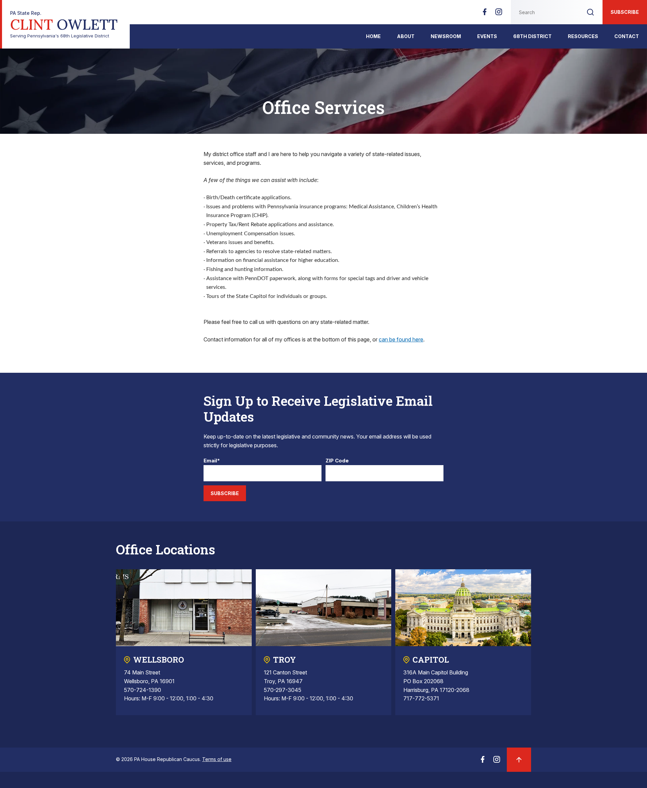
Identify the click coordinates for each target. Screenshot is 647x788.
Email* (212, 461)
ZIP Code (337, 461)
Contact (626, 36)
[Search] (590, 12)
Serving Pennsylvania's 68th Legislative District (64, 24)
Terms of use (217, 759)
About (405, 36)
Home (373, 36)
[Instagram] (499, 13)
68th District (532, 36)
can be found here (401, 339)
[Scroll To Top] (519, 760)
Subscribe (625, 12)
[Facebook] (485, 13)
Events (487, 36)
